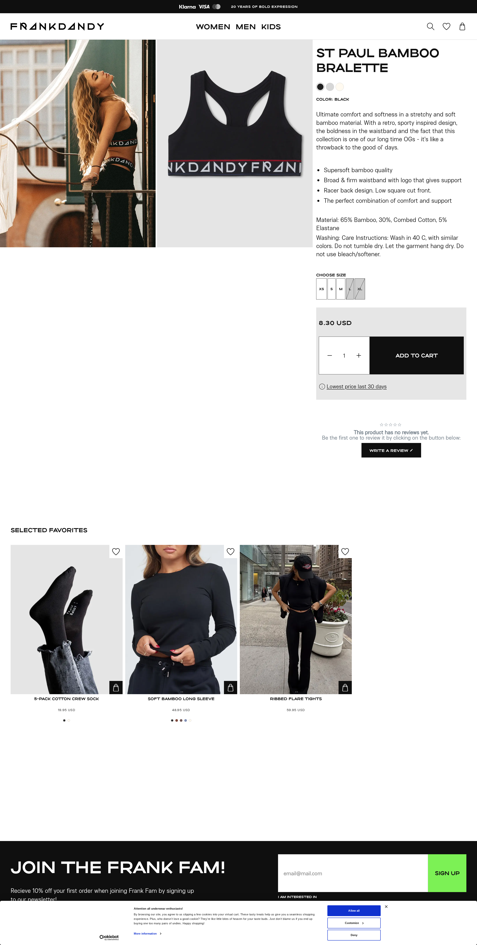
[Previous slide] (78, 143)
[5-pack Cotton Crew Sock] (67, 619)
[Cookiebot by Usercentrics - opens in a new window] (109, 938)
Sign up (447, 873)
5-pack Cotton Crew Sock (66, 698)
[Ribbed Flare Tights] (296, 619)
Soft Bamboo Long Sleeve (181, 698)
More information (145, 933)
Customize (352, 923)
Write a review (388, 450)
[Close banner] (386, 906)
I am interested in (297, 897)
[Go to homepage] (57, 26)
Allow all (354, 910)
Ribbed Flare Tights (296, 698)
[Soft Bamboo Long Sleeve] (181, 619)
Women (213, 26)
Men (246, 26)
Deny (354, 935)
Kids (271, 26)
